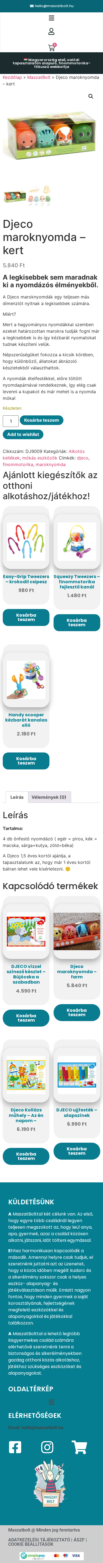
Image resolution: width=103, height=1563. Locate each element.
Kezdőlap (12, 77)
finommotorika (18, 464)
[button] (51, 18)
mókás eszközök (39, 458)
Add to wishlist (23, 434)
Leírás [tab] (17, 797)
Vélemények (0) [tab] (49, 797)
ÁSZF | (80, 1539)
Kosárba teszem (41, 420)
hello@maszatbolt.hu (42, 1427)
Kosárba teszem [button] (26, 617)
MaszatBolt (39, 77)
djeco (82, 458)
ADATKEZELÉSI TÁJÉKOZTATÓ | (40, 1539)
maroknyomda (51, 464)
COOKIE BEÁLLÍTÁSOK (30, 1544)
